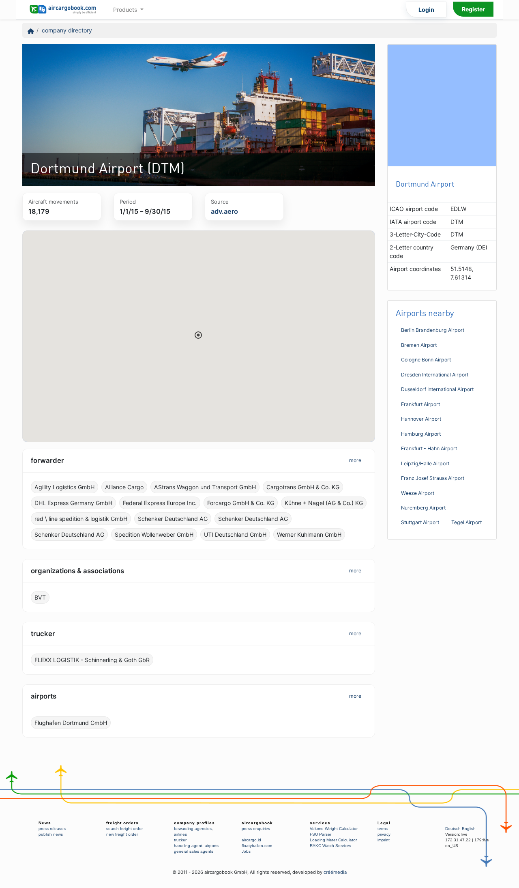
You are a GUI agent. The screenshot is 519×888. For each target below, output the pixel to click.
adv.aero (224, 211)
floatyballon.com (257, 845)
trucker (180, 840)
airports (212, 845)
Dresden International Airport (434, 375)
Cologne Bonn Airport (426, 360)
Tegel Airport (466, 522)
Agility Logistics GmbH (64, 487)
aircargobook (257, 823)
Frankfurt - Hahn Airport (429, 448)
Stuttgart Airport (420, 522)
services (320, 823)
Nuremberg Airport (423, 508)
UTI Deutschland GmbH (235, 534)
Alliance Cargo (124, 487)
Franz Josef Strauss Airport (432, 478)
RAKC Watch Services (330, 845)
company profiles (194, 823)
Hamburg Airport (421, 434)
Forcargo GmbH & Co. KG (240, 502)
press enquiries (256, 828)
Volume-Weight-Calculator (334, 828)
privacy (383, 834)
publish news (51, 834)
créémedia (335, 872)
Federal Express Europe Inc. (160, 502)
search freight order (124, 828)
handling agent (188, 845)
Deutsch (453, 828)
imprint (383, 840)
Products (126, 9)
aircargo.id (251, 840)
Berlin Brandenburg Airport (432, 330)
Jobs (246, 851)
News (45, 823)
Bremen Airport (419, 345)
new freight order (122, 834)
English (469, 828)
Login (426, 9)
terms (382, 828)
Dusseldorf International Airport (437, 389)
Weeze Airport (417, 493)
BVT (40, 597)
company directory (67, 30)
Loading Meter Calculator (333, 840)
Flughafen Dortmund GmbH (70, 722)
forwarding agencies (193, 828)
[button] (198, 335)
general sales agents (193, 851)
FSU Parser (320, 834)
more (355, 460)
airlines (180, 834)
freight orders (122, 823)
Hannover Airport (421, 419)
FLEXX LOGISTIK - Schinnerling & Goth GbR (92, 659)
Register (473, 9)
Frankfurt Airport (420, 404)
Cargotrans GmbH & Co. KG (302, 487)
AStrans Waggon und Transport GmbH (205, 487)
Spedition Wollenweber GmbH (154, 534)
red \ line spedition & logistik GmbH (80, 518)
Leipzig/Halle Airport (425, 463)
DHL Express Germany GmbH (73, 502)
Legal (383, 823)
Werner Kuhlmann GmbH (309, 534)
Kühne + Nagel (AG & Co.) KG (324, 502)
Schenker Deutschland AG (173, 518)
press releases (52, 828)
